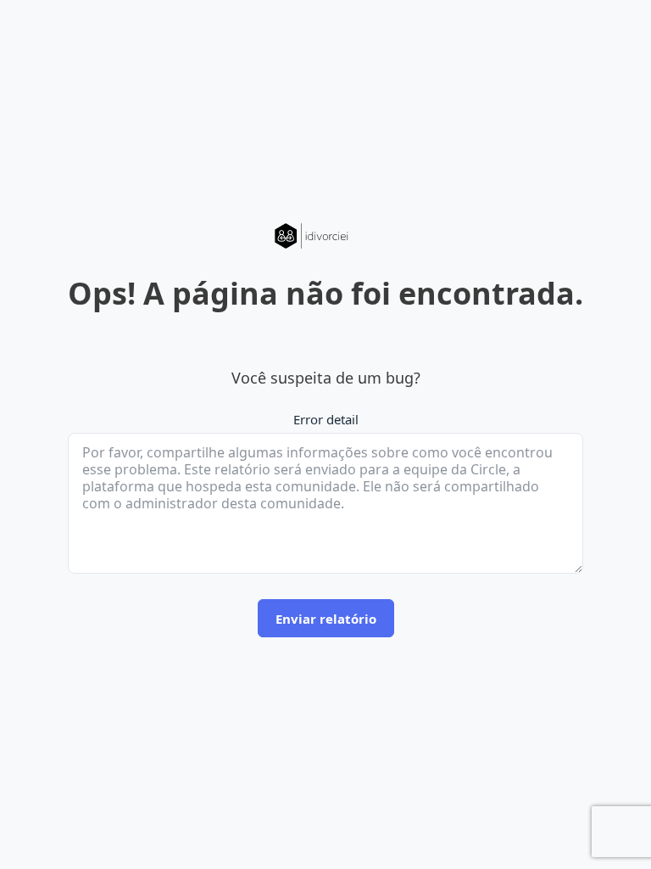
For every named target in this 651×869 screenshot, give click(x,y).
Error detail (326, 419)
